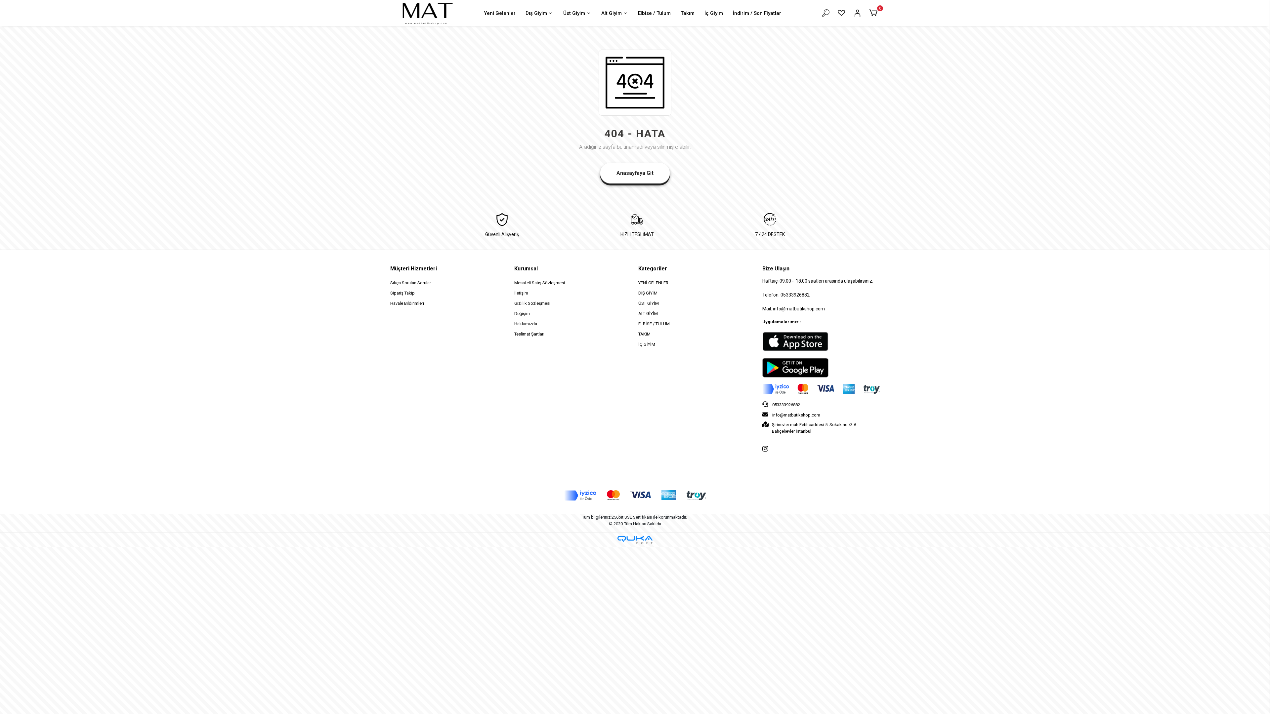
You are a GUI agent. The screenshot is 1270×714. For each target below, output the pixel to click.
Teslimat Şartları (529, 334)
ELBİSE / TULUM (654, 323)
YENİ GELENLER (653, 282)
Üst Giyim (574, 13)
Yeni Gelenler (500, 13)
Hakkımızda (525, 323)
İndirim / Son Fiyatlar (757, 13)
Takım (688, 13)
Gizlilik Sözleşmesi (532, 303)
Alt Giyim (611, 13)
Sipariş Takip (402, 293)
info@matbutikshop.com (795, 415)
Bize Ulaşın (775, 268)
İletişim (521, 293)
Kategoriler (652, 268)
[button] (874, 13)
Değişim (522, 313)
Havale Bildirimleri (407, 303)
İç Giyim (713, 13)
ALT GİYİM (648, 313)
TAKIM (644, 334)
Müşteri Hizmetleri (413, 268)
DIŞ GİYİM (647, 293)
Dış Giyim (536, 13)
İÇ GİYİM (646, 344)
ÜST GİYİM (648, 303)
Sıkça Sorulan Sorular (410, 282)
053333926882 (785, 404)
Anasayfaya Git (635, 173)
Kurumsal (526, 268)
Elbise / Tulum (654, 13)
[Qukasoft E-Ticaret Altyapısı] (635, 540)
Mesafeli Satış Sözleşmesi (539, 282)
